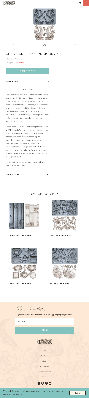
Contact (44, 377)
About (44, 361)
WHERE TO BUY (27, 71)
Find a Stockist (44, 366)
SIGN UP (45, 330)
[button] (81, 2)
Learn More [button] (17, 394)
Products (44, 356)
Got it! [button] (77, 393)
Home (45, 351)
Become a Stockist (44, 372)
